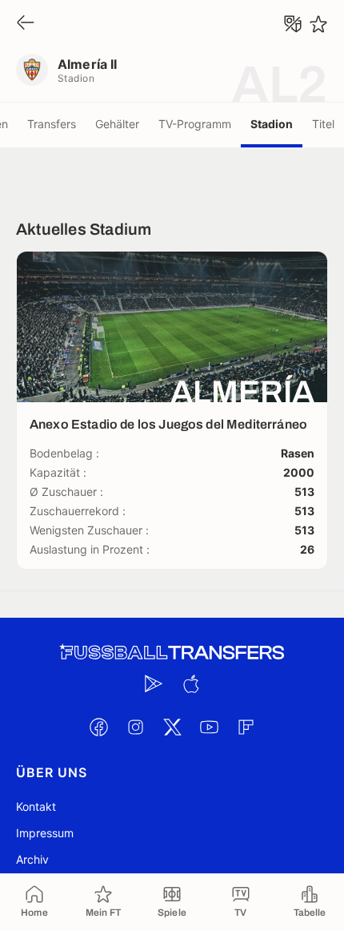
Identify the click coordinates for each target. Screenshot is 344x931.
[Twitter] (172, 727)
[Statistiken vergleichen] (292, 24)
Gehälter (117, 124)
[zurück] (25, 23)
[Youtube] (209, 727)
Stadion (271, 124)
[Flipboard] (246, 727)
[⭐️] (318, 24)
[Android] (154, 683)
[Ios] (190, 683)
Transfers (51, 124)
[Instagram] (135, 727)
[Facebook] (98, 727)
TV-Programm (194, 124)
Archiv (32, 859)
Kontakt (36, 806)
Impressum (45, 833)
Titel (323, 124)
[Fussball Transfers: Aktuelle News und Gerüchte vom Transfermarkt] (172, 652)
